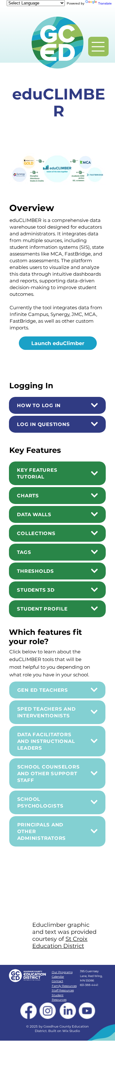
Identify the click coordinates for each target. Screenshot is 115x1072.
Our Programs (62, 972)
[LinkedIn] (67, 1011)
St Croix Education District (60, 942)
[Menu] (98, 46)
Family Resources (64, 986)
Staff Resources (63, 990)
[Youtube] (87, 1011)
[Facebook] (28, 1011)
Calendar (58, 976)
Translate (105, 3)
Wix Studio (71, 1031)
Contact (57, 981)
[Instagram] (48, 1011)
